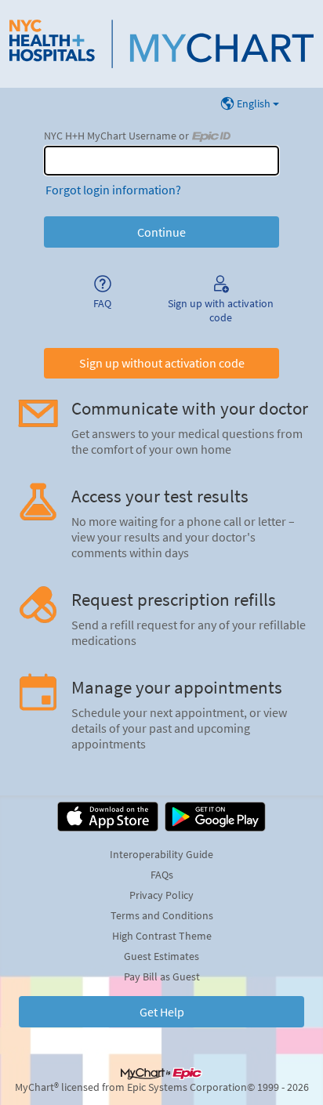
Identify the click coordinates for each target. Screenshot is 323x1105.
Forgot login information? (113, 189)
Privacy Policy (161, 895)
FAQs (162, 875)
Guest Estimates (161, 956)
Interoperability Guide (161, 854)
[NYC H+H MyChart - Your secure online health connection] (161, 44)
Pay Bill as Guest (162, 976)
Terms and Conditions (162, 915)
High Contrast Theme (162, 936)
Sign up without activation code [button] (162, 363)
